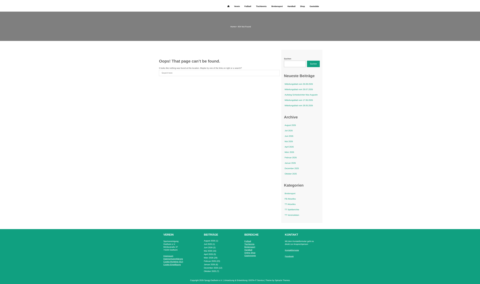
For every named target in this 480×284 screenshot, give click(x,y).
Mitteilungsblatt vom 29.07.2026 (299, 89)
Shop (302, 6)
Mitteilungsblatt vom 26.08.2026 (299, 84)
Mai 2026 (289, 142)
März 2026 (289, 152)
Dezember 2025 (292, 168)
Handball (292, 6)
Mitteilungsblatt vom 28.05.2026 (299, 106)
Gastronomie (250, 256)
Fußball (247, 6)
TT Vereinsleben (292, 215)
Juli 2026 (289, 131)
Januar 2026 (290, 163)
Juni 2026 (289, 136)
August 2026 (290, 125)
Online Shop (249, 253)
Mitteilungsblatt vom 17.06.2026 (299, 100)
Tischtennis (261, 6)
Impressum (168, 256)
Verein (237, 6)
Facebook (289, 256)
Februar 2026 (291, 158)
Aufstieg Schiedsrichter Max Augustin (301, 95)
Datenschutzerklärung (173, 259)
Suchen (287, 59)
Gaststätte (314, 6)
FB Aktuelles (290, 199)
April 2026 (289, 147)
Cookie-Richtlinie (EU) (173, 262)
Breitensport (277, 6)
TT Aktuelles (290, 204)
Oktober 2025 (291, 174)
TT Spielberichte (292, 210)
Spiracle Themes (282, 280)
